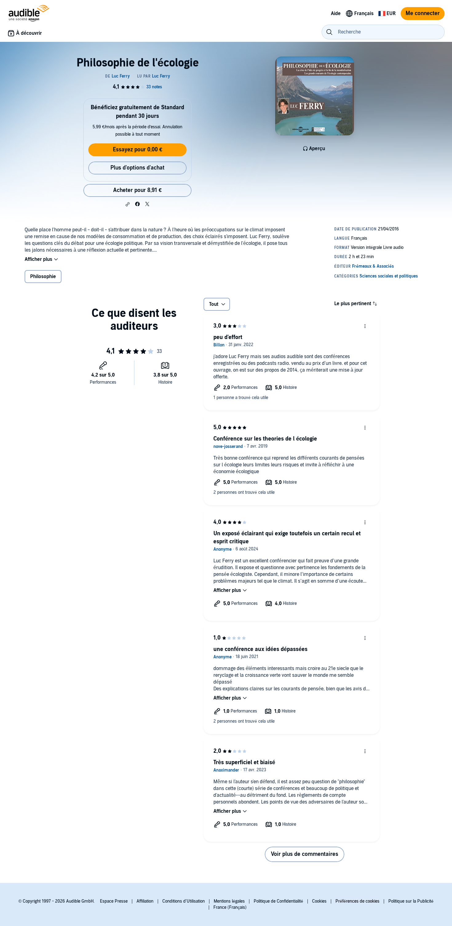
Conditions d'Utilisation (183, 901)
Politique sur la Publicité (411, 901)
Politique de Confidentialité (278, 901)
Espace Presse (114, 901)
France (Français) (230, 907)
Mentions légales (229, 901)
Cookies (319, 901)
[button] (127, 204)
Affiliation (145, 901)
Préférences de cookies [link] (357, 901)
